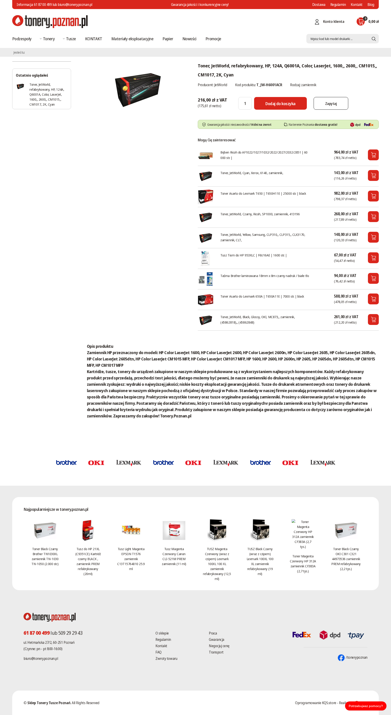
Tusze (71, 38)
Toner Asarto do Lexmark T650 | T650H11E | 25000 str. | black (263, 193)
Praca (213, 633)
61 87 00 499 (43, 4)
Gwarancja (216, 639)
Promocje (213, 38)
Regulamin (338, 4)
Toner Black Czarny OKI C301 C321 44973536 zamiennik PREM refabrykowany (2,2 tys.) (346, 559)
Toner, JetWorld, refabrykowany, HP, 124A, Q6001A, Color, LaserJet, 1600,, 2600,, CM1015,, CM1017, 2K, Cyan (46, 94)
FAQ (158, 652)
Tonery (49, 38)
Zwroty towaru (166, 658)
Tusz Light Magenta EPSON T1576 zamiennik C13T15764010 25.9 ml (131, 559)
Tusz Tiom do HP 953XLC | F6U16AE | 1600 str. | (253, 255)
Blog (370, 4)
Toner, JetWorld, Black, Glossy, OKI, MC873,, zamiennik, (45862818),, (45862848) (257, 319)
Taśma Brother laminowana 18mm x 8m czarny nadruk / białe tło (264, 275)
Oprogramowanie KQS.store (315, 702)
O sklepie (162, 633)
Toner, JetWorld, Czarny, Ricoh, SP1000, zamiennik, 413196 (260, 214)
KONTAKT (93, 38)
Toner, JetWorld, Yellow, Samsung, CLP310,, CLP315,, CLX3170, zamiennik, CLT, (262, 237)
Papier (167, 38)
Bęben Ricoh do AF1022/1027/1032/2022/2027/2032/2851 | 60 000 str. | (264, 155)
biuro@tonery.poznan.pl (41, 658)
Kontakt (356, 4)
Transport (216, 652)
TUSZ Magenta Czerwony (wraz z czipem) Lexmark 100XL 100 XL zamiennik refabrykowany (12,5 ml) (217, 564)
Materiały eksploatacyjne (132, 38)
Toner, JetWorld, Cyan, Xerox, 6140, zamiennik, (251, 172)
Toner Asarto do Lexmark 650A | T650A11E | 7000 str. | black (262, 296)
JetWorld (220, 84)
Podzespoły (22, 38)
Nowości (189, 38)
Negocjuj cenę (219, 645)
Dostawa (318, 4)
